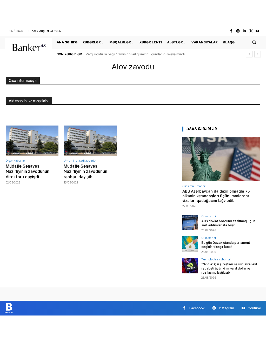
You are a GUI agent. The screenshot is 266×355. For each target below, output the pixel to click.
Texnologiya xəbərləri (216, 259)
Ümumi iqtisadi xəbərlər (80, 160)
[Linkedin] (244, 31)
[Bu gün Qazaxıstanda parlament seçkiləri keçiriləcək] (190, 244)
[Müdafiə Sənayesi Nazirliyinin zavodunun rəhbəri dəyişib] (90, 141)
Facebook (197, 308)
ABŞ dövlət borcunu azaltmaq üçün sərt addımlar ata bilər (228, 223)
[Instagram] (238, 31)
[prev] (249, 54)
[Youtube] (257, 31)
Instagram (226, 308)
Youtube (254, 308)
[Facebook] (231, 31)
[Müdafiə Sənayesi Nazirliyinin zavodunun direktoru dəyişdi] (32, 141)
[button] (254, 42)
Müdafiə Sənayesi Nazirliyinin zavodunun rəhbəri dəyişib (85, 171)
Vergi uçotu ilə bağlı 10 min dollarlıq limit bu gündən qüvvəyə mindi (135, 54)
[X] (251, 31)
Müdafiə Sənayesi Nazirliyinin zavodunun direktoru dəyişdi (27, 171)
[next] (257, 54)
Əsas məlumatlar (193, 186)
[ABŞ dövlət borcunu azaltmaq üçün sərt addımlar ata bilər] (190, 222)
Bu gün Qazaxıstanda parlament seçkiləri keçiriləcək (225, 245)
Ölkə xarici (208, 216)
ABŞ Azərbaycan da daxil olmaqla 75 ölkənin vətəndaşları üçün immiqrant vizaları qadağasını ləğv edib (216, 196)
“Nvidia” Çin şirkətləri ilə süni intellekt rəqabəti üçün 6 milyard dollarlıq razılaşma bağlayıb (229, 268)
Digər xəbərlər (15, 160)
